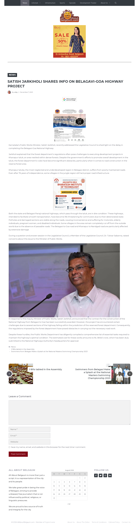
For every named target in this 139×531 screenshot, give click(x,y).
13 (69, 486)
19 (64, 490)
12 (64, 486)
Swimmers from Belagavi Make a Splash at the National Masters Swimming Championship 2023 (49, 351)
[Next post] (130, 373)
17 (54, 490)
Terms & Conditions (99, 522)
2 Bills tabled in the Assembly (22, 349)
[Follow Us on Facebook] (96, 475)
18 (59, 490)
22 (80, 490)
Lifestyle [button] (34, 3)
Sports (62, 3)
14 (74, 486)
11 (59, 486)
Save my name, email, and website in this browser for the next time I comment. (48, 447)
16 (85, 486)
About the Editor (83, 522)
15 (79, 486)
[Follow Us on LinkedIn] (110, 475)
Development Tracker (88, 3)
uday (16, 92)
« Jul (68, 504)
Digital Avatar (50, 522)
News (25, 3)
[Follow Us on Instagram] (105, 475)
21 (74, 490)
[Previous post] (9, 373)
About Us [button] (104, 3)
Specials (72, 3)
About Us (70, 522)
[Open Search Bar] (116, 3)
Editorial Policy (114, 522)
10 (54, 486)
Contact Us (126, 522)
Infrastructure (50, 3)
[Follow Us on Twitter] (100, 475)
